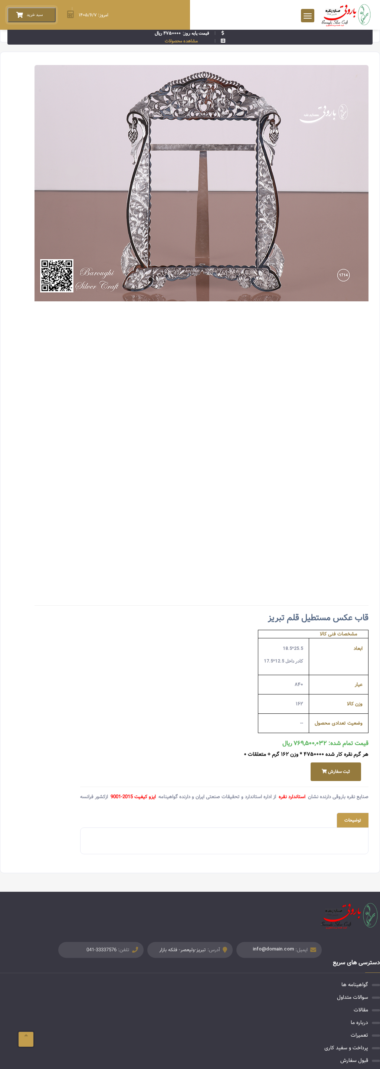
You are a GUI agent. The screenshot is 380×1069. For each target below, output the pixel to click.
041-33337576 (101, 950)
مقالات (361, 1010)
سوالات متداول (352, 997)
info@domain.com (273, 949)
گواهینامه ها (354, 985)
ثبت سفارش (338, 771)
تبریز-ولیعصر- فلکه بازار (182, 950)
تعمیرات (359, 1035)
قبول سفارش (354, 1060)
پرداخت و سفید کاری (346, 1048)
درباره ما (359, 1022)
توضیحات (352, 820)
